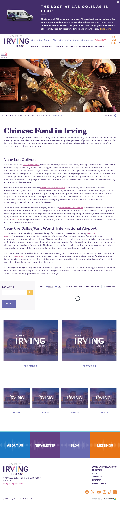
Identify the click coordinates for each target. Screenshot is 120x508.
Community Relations (104, 467)
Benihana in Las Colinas (71, 208)
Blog (55, 40)
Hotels (73, 47)
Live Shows (46, 47)
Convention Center (41, 40)
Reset (9, 304)
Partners (97, 477)
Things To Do (61, 47)
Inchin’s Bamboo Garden (52, 188)
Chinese (59, 116)
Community (65, 40)
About (76, 40)
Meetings (99, 47)
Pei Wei (15, 220)
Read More (105, 29)
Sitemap (96, 480)
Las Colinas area (31, 165)
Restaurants (86, 47)
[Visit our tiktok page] (109, 492)
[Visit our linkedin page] (115, 492)
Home (6, 116)
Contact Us (87, 40)
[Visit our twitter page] (93, 492)
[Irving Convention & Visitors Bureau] (17, 41)
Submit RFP (100, 40)
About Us (97, 470)
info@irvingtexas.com (13, 484)
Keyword (8, 287)
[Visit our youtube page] (99, 492)
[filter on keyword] (30, 292)
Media (95, 474)
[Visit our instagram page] (104, 492)
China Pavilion (18, 256)
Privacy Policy (100, 483)
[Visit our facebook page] (87, 492)
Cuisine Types (42, 116)
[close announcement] (118, 2)
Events (34, 47)
